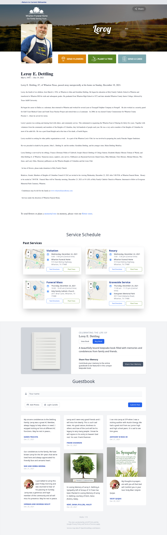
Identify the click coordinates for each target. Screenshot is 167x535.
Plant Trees (71, 269)
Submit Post (135, 405)
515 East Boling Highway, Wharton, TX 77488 (61, 263)
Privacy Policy (76, 524)
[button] (34, 256)
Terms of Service (90, 524)
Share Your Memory (133, 364)
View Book (85, 341)
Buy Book (98, 341)
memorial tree (50, 213)
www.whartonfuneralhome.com (62, 190)
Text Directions (54, 269)
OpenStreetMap (86, 528)
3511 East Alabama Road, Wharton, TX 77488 (124, 297)
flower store (87, 213)
